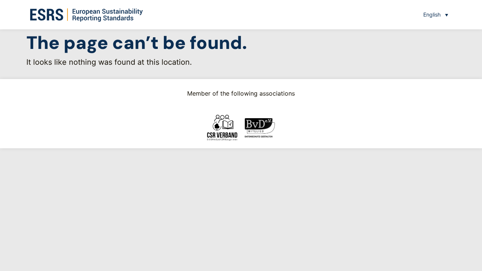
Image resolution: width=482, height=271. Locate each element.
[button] (435, 14)
